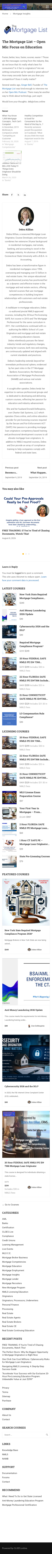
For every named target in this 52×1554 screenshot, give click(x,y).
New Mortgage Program (13, 1287)
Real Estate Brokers (11, 1322)
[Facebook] (12, 195)
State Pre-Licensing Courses (34, 856)
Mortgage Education (12, 1266)
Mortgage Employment (13, 1270)
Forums (6, 1477)
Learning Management (13, 1244)
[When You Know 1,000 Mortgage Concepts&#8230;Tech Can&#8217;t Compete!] (13, 131)
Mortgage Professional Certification (19, 1505)
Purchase (6, 1400)
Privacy (5, 1388)
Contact (6, 1419)
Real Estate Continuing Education (18, 1330)
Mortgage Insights (21, 13)
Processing (7, 1309)
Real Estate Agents (11, 1317)
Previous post (11, 467)
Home (5, 13)
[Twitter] (18, 195)
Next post (42, 467)
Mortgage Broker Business (15, 1257)
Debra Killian (26, 229)
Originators (7, 1296)
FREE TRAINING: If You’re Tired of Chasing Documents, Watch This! (26, 532)
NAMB (5, 1458)
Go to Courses (11, 1204)
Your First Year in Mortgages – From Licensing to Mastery (30, 812)
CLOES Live (7, 1232)
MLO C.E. (6, 1253)
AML (4, 1219)
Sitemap (6, 1396)
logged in (19, 573)
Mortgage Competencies (14, 1262)
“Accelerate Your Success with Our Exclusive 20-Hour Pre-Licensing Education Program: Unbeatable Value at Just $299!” (25, 1376)
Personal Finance (10, 1304)
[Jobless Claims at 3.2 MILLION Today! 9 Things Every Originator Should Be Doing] (12, 156)
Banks (5, 1223)
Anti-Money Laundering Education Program (22, 1500)
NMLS (5, 1454)
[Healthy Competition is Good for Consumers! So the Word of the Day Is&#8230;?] (36, 130)
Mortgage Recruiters (12, 1283)
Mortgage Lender (10, 1279)
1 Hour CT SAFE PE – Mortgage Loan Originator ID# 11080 (33, 844)
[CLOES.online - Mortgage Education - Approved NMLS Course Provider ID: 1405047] (14, 6)
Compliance (8, 1236)
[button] (23, 554)
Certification (8, 1227)
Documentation (9, 1473)
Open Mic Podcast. (18, 92)
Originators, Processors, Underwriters (20, 1300)
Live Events (7, 1249)
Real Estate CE (9, 1326)
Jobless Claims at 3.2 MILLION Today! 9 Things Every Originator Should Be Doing (11, 169)
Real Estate (7, 1313)
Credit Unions (8, 1240)
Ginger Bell (26, 85)
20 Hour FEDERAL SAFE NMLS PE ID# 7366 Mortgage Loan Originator (33, 662)
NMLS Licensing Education (15, 1292)
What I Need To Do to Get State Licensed (22, 1496)
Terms (5, 1392)
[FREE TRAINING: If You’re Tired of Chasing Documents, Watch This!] (26, 510)
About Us (6, 1415)
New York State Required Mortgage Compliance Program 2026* (33, 598)
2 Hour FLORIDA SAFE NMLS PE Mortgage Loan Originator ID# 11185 (33, 828)
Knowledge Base (10, 1450)
